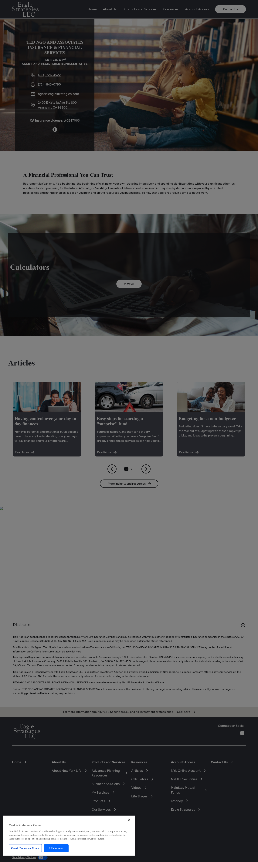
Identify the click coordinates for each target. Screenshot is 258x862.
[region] (69, 836)
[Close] (129, 820)
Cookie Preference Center (25, 848)
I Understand (56, 848)
